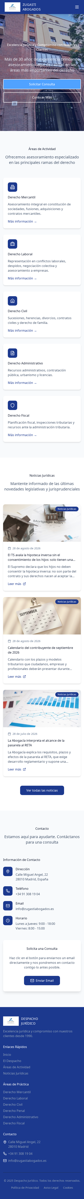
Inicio (7, 1054)
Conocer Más (42, 97)
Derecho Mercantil (17, 1092)
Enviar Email (45, 980)
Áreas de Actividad (16, 1067)
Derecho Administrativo (20, 1117)
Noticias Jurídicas (15, 1073)
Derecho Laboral (15, 1098)
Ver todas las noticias (42, 790)
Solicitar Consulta (42, 84)
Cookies (68, 1187)
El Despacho (12, 1061)
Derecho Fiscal (14, 1123)
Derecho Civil (12, 1104)
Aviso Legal (51, 1187)
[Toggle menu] (77, 7)
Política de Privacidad (25, 1187)
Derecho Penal (14, 1111)
